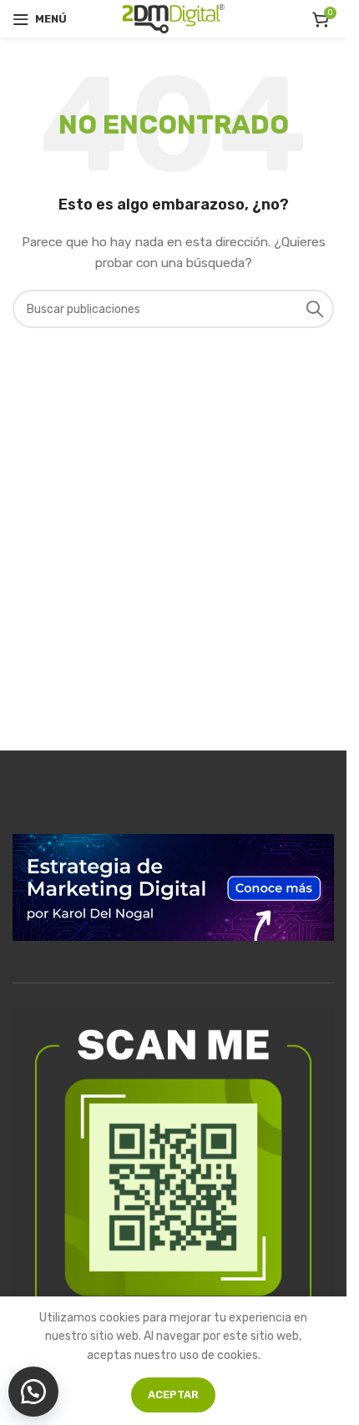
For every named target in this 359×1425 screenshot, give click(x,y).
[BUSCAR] (315, 309)
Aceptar (173, 1394)
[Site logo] (173, 18)
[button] (33, 1392)
